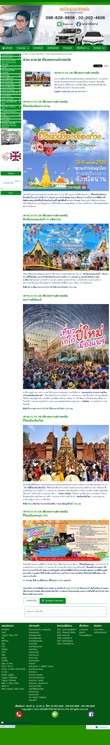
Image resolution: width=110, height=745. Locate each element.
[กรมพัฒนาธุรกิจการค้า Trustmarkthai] (17, 723)
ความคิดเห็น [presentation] (31, 600)
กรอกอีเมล (5, 166)
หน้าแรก (25, 54)
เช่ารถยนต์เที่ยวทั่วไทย (37, 54)
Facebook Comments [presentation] (54, 601)
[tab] (31, 601)
